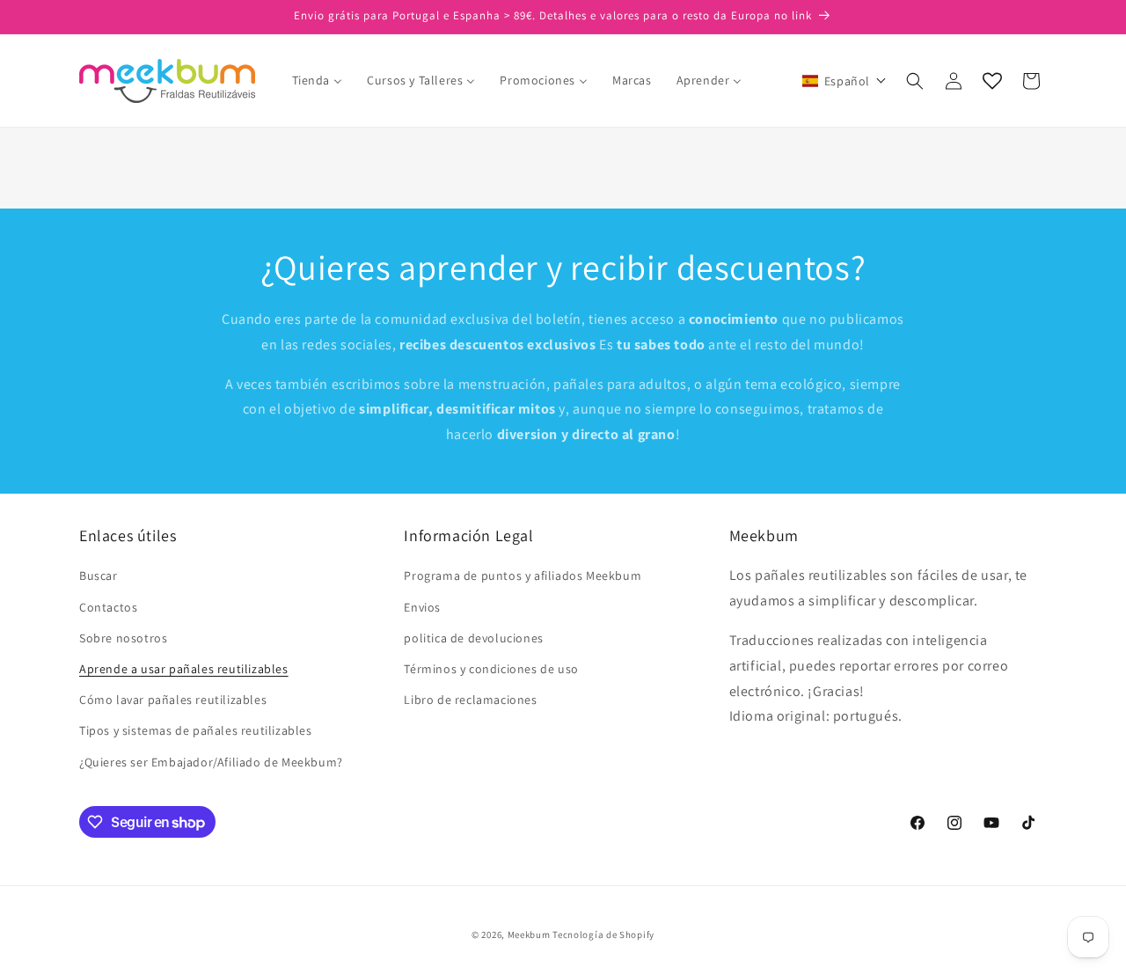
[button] (844, 81)
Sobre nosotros (123, 638)
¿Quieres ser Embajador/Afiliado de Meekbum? (211, 762)
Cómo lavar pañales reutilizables (173, 699)
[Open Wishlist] (992, 81)
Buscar (98, 575)
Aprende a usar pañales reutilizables (184, 669)
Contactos (108, 607)
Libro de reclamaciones (470, 699)
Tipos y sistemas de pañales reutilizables (195, 730)
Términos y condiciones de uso (491, 669)
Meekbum (529, 934)
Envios (422, 607)
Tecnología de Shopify (603, 934)
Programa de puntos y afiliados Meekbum (522, 575)
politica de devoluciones (473, 638)
